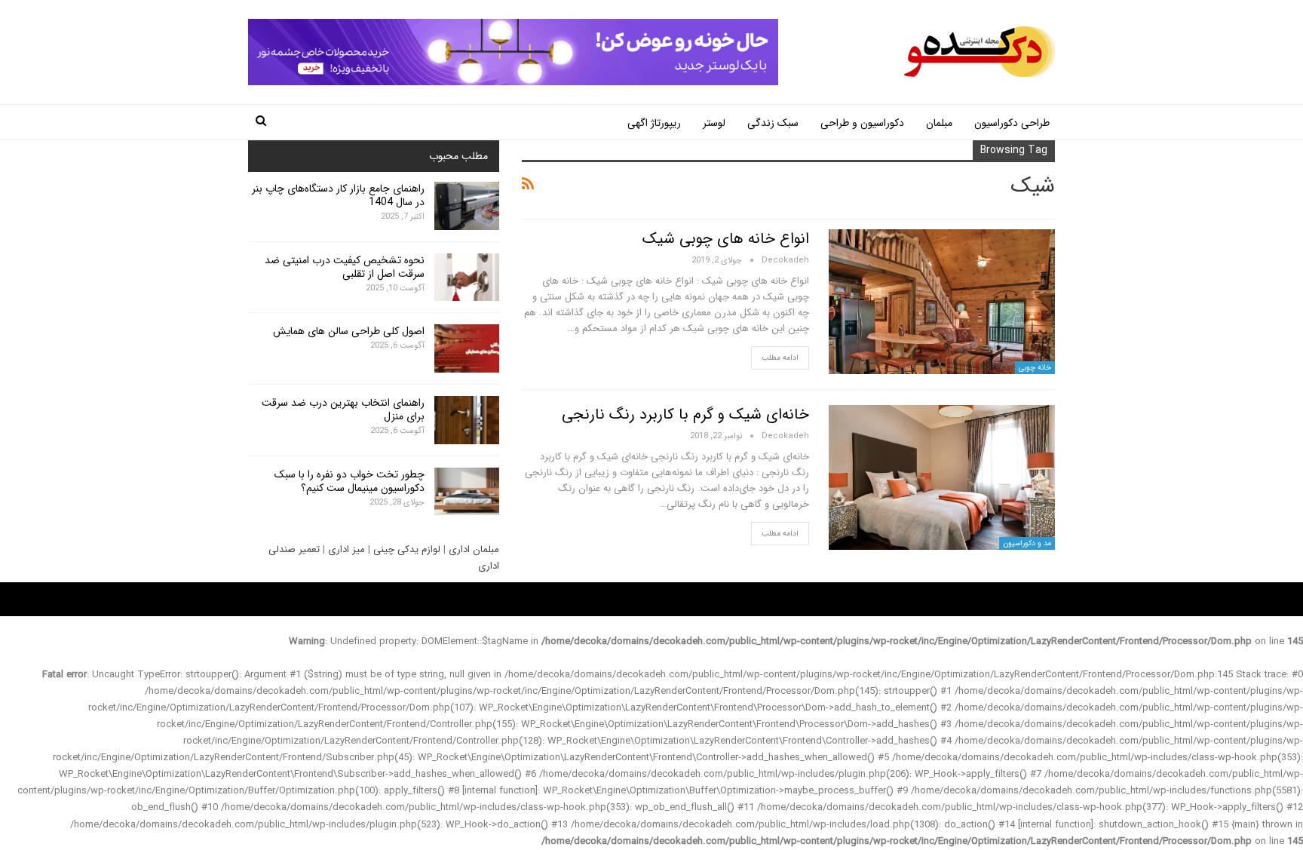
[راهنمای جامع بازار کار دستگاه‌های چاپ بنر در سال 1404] (466, 206)
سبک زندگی (773, 123)
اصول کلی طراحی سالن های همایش (349, 331)
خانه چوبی (1035, 367)
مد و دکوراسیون (1027, 543)
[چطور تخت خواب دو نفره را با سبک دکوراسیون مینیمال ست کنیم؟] (466, 492)
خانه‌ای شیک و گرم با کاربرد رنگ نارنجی (685, 414)
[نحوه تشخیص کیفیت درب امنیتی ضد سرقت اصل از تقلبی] (466, 277)
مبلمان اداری (474, 549)
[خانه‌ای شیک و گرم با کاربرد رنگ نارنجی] (942, 477)
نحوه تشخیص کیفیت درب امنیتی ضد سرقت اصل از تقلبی (345, 267)
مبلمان (939, 123)
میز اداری (346, 549)
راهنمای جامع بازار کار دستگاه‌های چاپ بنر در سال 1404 (338, 195)
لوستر (714, 123)
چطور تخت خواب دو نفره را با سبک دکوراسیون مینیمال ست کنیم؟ (349, 481)
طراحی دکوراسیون (1012, 123)
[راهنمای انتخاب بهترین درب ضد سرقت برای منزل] (466, 420)
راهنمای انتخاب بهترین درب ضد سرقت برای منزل (343, 409)
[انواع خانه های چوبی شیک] (942, 301)
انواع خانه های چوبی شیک (725, 238)
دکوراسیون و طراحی (862, 123)
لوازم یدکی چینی (406, 549)
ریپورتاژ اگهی (654, 123)
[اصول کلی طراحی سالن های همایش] (466, 348)
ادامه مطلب (780, 358)
